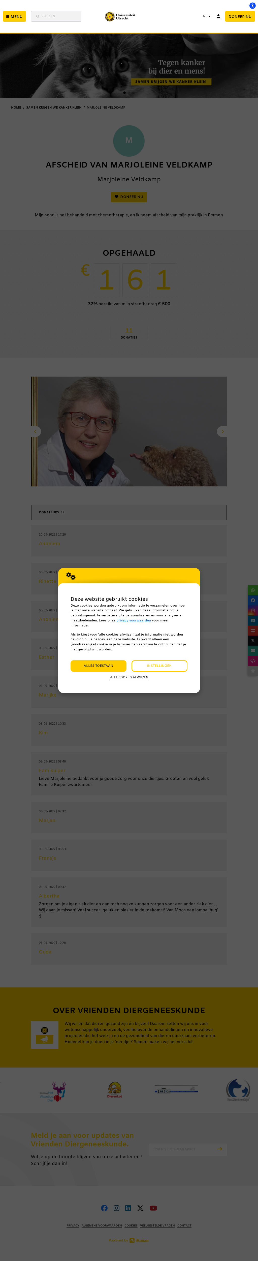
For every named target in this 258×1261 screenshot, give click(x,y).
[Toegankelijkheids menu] (252, 6)
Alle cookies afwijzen (129, 678)
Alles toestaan (98, 666)
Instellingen (159, 666)
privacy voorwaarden (133, 620)
